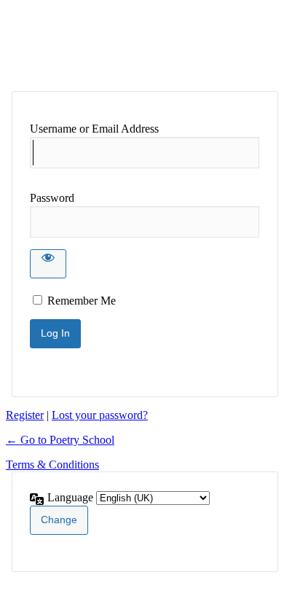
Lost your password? (100, 415)
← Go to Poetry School (60, 440)
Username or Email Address (94, 128)
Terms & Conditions (52, 464)
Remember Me (81, 300)
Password (52, 198)
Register (25, 415)
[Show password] (48, 263)
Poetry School (124, 45)
